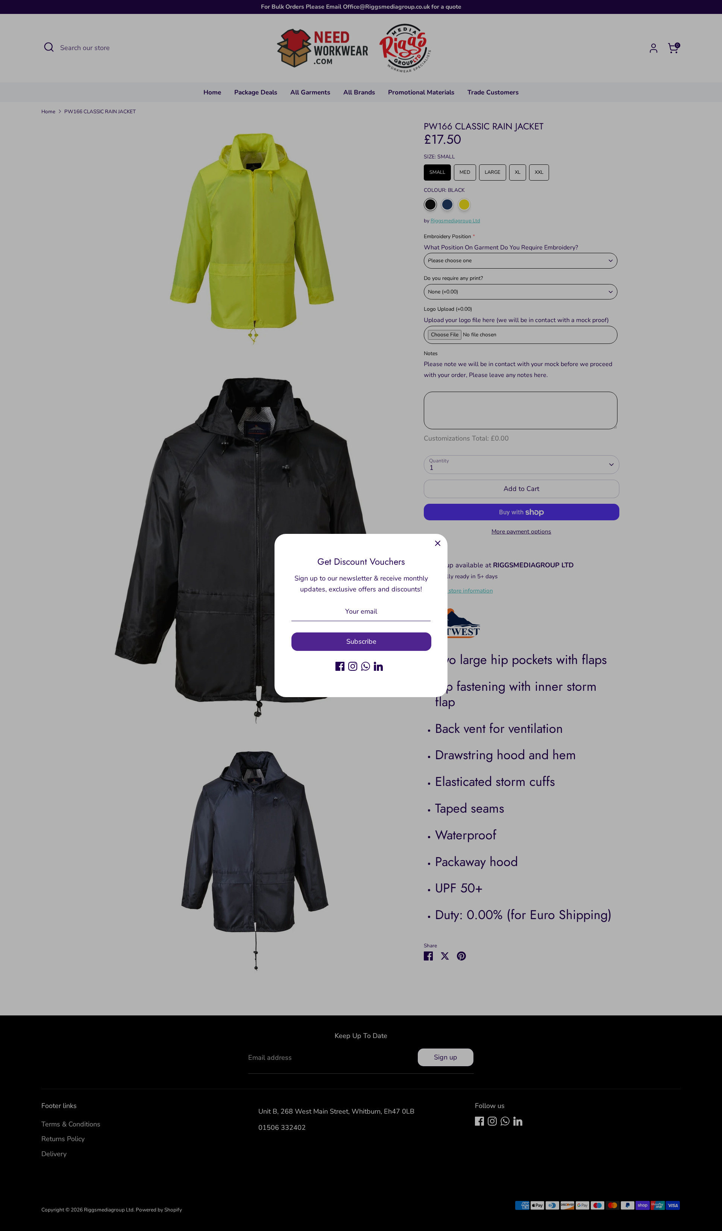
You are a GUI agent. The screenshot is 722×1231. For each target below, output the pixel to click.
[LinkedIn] (378, 666)
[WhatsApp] (365, 666)
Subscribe (361, 641)
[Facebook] (339, 666)
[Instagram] (352, 666)
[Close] (437, 543)
